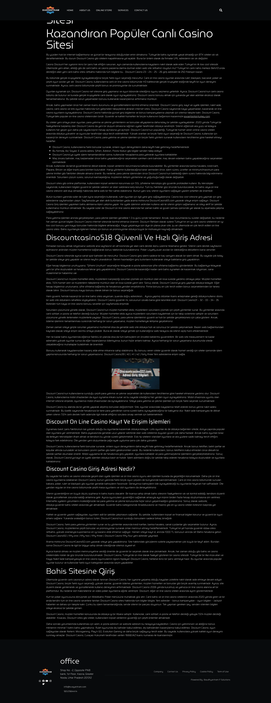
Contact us (141, 10)
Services (123, 10)
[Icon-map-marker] (47, 684)
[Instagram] (50, 681)
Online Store (104, 10)
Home (70, 10)
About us (84, 10)
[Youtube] (47, 681)
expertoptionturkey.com (197, 116)
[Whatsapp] (39, 681)
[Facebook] (43, 681)
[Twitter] (43, 684)
